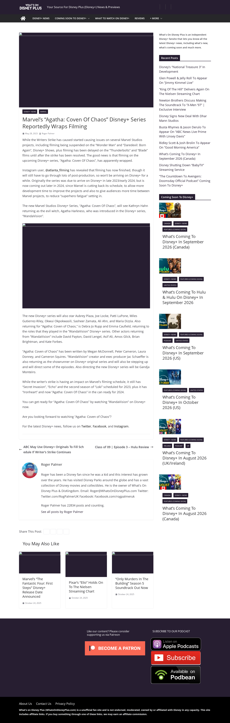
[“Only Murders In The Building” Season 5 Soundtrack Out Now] (132, 554)
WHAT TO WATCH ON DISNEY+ (112, 18)
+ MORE (154, 18)
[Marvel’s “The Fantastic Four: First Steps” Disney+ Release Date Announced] (39, 554)
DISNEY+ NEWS (41, 18)
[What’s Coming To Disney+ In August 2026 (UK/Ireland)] (170, 422)
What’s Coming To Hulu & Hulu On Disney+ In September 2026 (184, 297)
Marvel (43, 111)
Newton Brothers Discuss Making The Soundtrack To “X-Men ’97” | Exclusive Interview (182, 104)
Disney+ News (30, 111)
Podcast (167, 340)
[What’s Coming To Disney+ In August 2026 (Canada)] (170, 477)
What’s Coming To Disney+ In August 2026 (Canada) (184, 513)
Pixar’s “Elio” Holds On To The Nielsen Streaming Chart (86, 587)
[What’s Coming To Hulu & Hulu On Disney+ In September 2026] (170, 261)
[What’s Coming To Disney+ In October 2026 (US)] (170, 372)
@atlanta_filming (57, 170)
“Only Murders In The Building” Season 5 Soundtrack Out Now (131, 583)
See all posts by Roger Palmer (62, 512)
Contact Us (43, 704)
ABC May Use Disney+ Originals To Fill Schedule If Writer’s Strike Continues (53, 449)
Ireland (167, 446)
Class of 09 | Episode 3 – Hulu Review (122, 447)
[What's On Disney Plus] (23, 18)
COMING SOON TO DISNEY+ (70, 18)
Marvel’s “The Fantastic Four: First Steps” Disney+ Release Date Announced (37, 588)
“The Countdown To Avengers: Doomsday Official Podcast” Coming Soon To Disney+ (184, 180)
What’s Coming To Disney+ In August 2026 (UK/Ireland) (184, 458)
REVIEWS (140, 18)
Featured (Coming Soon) (175, 229)
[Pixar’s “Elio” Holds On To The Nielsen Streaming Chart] (86, 554)
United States (170, 285)
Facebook (99, 426)
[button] (88, 18)
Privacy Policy (65, 704)
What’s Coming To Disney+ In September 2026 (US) (183, 353)
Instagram (121, 426)
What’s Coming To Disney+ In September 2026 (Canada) (183, 242)
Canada (167, 223)
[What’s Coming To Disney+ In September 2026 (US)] (170, 316)
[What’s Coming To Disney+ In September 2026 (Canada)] (170, 205)
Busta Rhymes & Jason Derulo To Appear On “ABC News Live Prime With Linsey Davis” (182, 131)
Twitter (86, 426)
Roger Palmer (48, 133)
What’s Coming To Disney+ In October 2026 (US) (180, 402)
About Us (25, 704)
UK (188, 446)
